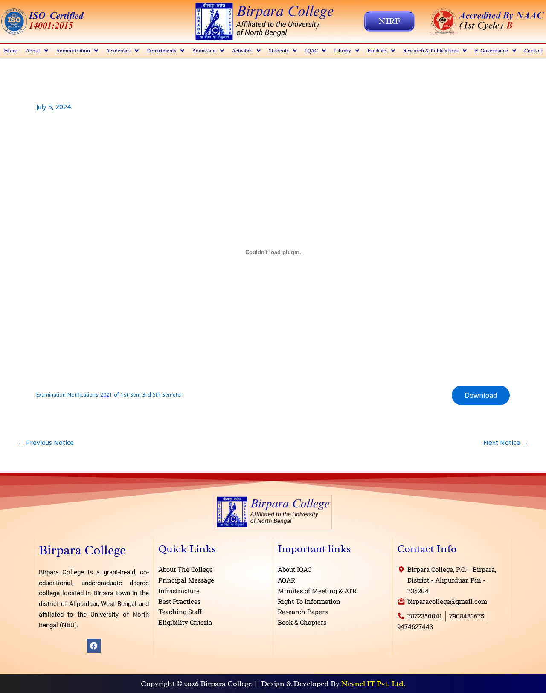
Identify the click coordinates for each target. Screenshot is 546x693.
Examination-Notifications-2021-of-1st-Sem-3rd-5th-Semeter (109, 394)
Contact (533, 50)
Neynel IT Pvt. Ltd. (373, 683)
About (33, 50)
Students (279, 50)
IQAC (311, 50)
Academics (118, 50)
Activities (242, 50)
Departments (161, 50)
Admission (204, 50)
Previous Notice (46, 442)
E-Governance (491, 50)
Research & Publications (431, 50)
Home (11, 50)
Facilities (377, 50)
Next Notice (505, 442)
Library (342, 50)
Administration (73, 50)
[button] (37, 51)
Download (481, 395)
